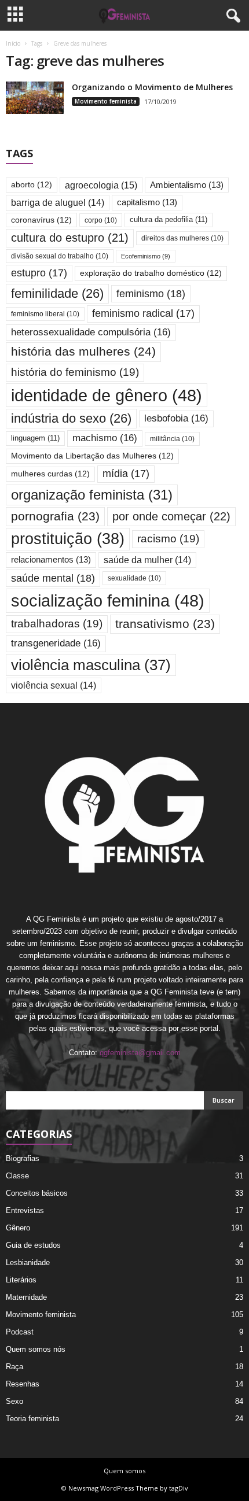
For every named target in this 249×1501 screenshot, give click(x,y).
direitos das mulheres (182, 238)
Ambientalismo (187, 185)
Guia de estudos (33, 1245)
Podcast (20, 1332)
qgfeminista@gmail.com (140, 1052)
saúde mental (53, 578)
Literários (21, 1280)
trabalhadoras (56, 624)
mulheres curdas (50, 473)
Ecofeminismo (145, 256)
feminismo (150, 293)
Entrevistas (25, 1210)
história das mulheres (83, 351)
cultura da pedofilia (168, 219)
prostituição (67, 539)
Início (13, 43)
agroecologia (101, 185)
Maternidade (26, 1297)
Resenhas (22, 1384)
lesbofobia (176, 418)
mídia (125, 473)
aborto (31, 184)
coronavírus (41, 220)
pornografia (55, 516)
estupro (39, 273)
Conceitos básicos (37, 1193)
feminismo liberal (45, 313)
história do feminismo (75, 372)
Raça (14, 1366)
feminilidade (57, 293)
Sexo (14, 1401)
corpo (101, 220)
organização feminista (92, 494)
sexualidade (134, 578)
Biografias (22, 1158)
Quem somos (124, 1470)
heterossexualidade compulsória (91, 332)
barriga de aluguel (57, 203)
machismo (104, 437)
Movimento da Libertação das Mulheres (92, 456)
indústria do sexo (71, 418)
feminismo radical (143, 313)
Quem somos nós (35, 1349)
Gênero (18, 1227)
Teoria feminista (32, 1418)
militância (172, 438)
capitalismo (147, 202)
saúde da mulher (147, 560)
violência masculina (91, 665)
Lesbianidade (28, 1262)
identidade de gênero (106, 395)
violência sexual (53, 685)
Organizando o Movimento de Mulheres (152, 87)
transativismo (165, 623)
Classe (17, 1175)
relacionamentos (51, 559)
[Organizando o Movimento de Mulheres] (35, 98)
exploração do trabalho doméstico (151, 273)
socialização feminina (107, 600)
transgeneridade (56, 643)
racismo (168, 539)
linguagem (35, 438)
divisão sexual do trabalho (59, 256)
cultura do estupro (70, 237)
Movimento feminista (106, 101)
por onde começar (171, 516)
